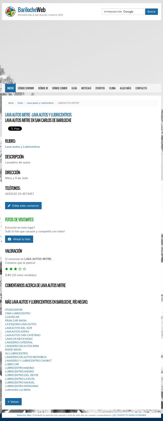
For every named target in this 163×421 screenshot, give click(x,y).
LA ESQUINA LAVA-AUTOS (20, 324)
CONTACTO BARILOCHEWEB (131, 415)
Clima (112, 88)
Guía (74, 88)
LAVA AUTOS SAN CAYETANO (22, 335)
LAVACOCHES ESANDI (18, 338)
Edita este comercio (25, 205)
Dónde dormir (26, 88)
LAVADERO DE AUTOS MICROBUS (25, 357)
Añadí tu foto (21, 239)
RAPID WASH (13, 349)
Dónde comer (59, 88)
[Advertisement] (81, 52)
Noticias (86, 88)
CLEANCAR (12, 317)
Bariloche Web (24, 415)
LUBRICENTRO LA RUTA (20, 378)
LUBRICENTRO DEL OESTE (21, 375)
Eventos (100, 88)
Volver (15, 401)
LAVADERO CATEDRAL (19, 342)
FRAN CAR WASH (16, 320)
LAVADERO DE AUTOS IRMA (22, 346)
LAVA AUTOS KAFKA (17, 331)
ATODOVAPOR (13, 309)
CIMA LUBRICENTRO (17, 313)
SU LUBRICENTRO (16, 353)
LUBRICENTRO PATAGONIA (21, 386)
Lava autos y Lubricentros (40, 103)
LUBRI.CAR (12, 364)
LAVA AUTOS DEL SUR (18, 328)
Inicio (10, 88)
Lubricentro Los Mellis (18, 389)
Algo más (125, 88)
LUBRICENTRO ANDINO (19, 367)
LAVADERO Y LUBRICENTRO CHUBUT (28, 360)
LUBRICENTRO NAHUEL (20, 382)
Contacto (141, 88)
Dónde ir (43, 88)
